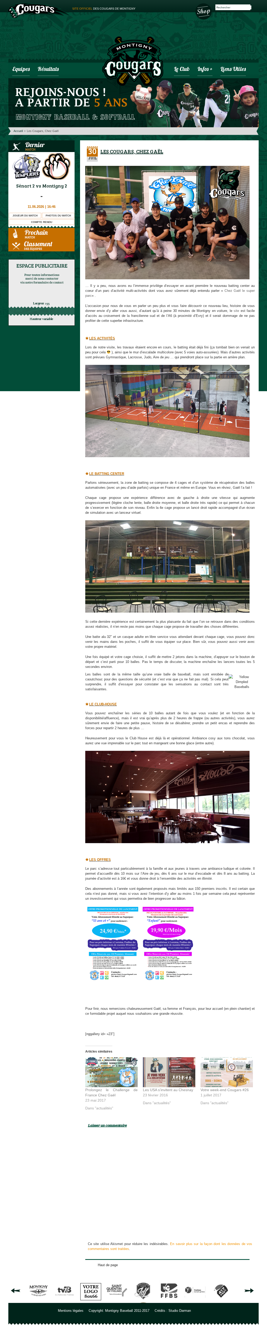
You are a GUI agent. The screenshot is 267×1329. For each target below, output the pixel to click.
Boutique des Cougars (204, 11)
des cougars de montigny (103, 8)
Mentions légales (70, 1311)
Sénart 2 (25, 186)
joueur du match (25, 215)
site (236, 311)
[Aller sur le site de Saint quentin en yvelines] (116, 1300)
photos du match (58, 215)
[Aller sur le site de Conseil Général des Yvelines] (195, 1300)
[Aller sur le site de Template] (90, 1300)
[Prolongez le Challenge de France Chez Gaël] (111, 1072)
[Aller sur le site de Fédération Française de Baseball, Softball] (169, 1300)
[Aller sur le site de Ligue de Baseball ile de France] (142, 1300)
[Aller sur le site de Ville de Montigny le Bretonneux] (38, 1300)
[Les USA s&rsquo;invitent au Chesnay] (169, 1072)
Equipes (21, 70)
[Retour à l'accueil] (132, 62)
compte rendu (41, 222)
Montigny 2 (54, 186)
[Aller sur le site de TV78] (64, 1300)
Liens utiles (233, 70)
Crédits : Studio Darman (173, 1311)
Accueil (18, 130)
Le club (182, 70)
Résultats (48, 70)
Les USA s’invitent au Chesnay (168, 1090)
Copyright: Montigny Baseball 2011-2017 (119, 1311)
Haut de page (108, 1265)
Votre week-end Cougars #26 (225, 1090)
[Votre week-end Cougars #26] (227, 1072)
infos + (205, 70)
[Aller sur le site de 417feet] (221, 1300)
